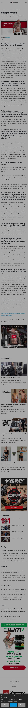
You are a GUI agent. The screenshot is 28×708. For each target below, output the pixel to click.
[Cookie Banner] (14, 701)
